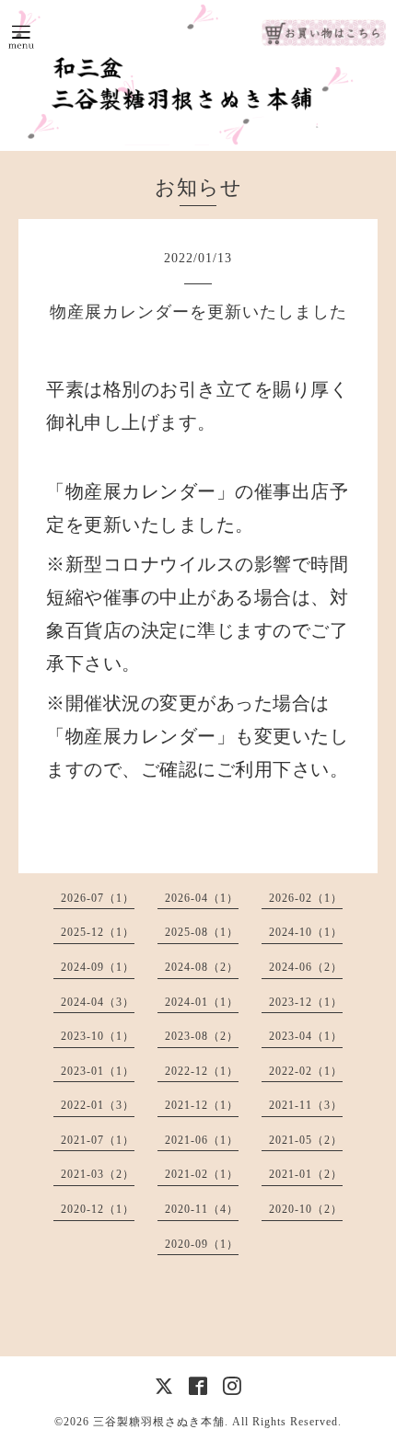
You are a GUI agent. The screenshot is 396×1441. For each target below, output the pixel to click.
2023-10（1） (97, 1036)
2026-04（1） (202, 898)
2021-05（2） (306, 1140)
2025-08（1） (202, 932)
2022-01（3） (97, 1105)
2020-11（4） (202, 1209)
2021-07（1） (97, 1140)
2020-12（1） (97, 1209)
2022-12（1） (202, 1071)
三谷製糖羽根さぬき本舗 (159, 1421)
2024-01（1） (202, 1002)
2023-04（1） (306, 1036)
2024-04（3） (97, 1002)
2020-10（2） (306, 1209)
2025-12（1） (97, 932)
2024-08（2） (202, 967)
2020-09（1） (202, 1244)
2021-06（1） (202, 1140)
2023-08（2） (202, 1036)
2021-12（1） (202, 1105)
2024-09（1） (97, 967)
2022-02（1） (306, 1071)
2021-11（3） (306, 1105)
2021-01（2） (306, 1174)
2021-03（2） (97, 1174)
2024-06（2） (306, 967)
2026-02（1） (306, 898)
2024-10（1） (306, 932)
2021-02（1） (202, 1174)
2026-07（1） (97, 898)
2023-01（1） (97, 1071)
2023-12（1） (306, 1002)
